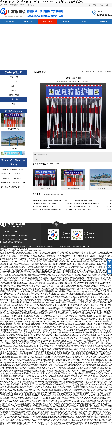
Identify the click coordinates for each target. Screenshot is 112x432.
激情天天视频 (78, 309)
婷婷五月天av (48, 375)
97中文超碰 (5, 348)
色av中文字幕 (84, 397)
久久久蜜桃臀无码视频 (40, 345)
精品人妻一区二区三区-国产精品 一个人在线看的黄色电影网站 (76, 372)
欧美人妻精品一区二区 (69, 255)
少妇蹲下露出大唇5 (100, 395)
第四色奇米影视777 (19, 373)
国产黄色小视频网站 (12, 354)
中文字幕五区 (102, 307)
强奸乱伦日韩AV (49, 405)
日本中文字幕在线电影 (13, 312)
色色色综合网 (102, 261)
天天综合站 (62, 376)
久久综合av (36, 255)
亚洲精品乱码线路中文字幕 (100, 422)
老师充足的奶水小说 (27, 266)
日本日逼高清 (73, 301)
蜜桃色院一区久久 (34, 253)
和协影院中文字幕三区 (68, 332)
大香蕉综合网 (24, 274)
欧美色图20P (72, 269)
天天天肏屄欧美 (47, 275)
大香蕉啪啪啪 (10, 362)
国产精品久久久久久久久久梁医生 (30, 271)
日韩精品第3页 (20, 339)
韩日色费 (28, 302)
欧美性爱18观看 (55, 420)
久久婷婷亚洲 (33, 342)
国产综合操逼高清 (90, 288)
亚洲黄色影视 (105, 405)
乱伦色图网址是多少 (25, 424)
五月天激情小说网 (51, 277)
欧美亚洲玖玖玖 (75, 307)
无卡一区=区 (93, 409)
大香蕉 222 (107, 364)
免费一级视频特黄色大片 (12, 255)
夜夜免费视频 (3, 318)
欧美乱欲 (30, 275)
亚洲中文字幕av (37, 275)
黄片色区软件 (92, 252)
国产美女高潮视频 (79, 257)
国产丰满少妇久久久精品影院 (60, 302)
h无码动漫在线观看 (84, 294)
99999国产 (75, 416)
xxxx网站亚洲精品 (38, 350)
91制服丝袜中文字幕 (51, 309)
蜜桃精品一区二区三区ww (100, 320)
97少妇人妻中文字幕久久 (96, 318)
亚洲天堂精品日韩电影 (92, 353)
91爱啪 (44, 403)
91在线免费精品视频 (63, 288)
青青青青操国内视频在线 (54, 391)
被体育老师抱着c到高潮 (93, 327)
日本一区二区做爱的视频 (48, 353)
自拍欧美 (45, 384)
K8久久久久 (105, 378)
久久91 (30, 384)
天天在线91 (80, 342)
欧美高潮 (57, 378)
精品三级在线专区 (23, 395)
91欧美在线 (79, 255)
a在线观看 (95, 419)
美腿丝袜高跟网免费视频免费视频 (60, 285)
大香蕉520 (71, 302)
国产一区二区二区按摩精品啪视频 (74, 362)
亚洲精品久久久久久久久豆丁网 (84, 274)
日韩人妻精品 (58, 405)
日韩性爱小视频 (26, 398)
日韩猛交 (41, 288)
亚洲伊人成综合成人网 (74, 422)
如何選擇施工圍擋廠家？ (8, 186)
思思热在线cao (63, 305)
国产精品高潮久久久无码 (15, 252)
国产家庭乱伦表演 (104, 321)
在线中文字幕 (89, 354)
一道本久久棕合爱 (53, 384)
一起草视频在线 (62, 368)
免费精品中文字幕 (53, 372)
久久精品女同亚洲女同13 (20, 260)
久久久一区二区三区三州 (100, 277)
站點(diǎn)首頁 (104, 5)
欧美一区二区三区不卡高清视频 (20, 294)
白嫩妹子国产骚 (82, 384)
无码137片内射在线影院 (45, 299)
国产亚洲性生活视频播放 (78, 386)
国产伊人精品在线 (98, 391)
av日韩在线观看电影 (5, 286)
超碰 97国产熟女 (96, 271)
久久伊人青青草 (16, 413)
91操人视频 (32, 402)
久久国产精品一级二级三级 (53, 414)
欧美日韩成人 (84, 268)
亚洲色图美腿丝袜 (52, 408)
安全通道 (13, 81)
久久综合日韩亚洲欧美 (63, 279)
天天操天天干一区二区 (35, 395)
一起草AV (10, 406)
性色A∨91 (16, 316)
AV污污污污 (34, 381)
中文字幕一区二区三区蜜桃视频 (68, 383)
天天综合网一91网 (52, 334)
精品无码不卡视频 (64, 342)
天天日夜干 (68, 359)
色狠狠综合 (47, 389)
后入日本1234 (29, 339)
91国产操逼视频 (52, 260)
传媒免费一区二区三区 (12, 394)
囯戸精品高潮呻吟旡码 (57, 348)
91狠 (34, 313)
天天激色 (60, 400)
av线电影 (52, 417)
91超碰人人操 (44, 324)
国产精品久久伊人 (76, 402)
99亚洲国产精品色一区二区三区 (83, 310)
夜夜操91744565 (75, 365)
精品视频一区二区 (49, 411)
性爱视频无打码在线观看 (69, 264)
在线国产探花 (53, 296)
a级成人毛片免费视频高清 (7, 299)
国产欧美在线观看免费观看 (7, 391)
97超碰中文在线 (19, 391)
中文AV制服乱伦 (23, 253)
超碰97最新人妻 (107, 298)
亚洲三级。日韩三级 (48, 413)
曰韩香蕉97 (23, 376)
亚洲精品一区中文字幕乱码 (17, 261)
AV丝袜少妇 (58, 413)
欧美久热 (42, 253)
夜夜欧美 (8, 409)
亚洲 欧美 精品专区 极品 (24, 257)
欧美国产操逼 (63, 290)
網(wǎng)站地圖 (77, 246)
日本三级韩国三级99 (105, 340)
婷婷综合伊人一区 (96, 376)
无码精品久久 (102, 351)
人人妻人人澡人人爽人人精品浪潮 (74, 351)
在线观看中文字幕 (56, 416)
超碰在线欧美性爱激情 (29, 392)
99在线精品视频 (23, 327)
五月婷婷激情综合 (86, 419)
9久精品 (63, 378)
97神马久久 (13, 365)
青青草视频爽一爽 (13, 389)
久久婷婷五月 (61, 375)
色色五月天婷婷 (33, 296)
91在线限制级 (39, 337)
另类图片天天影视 (58, 331)
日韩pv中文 (31, 337)
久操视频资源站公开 (89, 383)
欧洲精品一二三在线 (98, 416)
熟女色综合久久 (6, 403)
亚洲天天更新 (11, 282)
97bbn (11, 402)
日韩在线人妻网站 (51, 279)
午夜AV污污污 (6, 258)
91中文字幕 (17, 406)
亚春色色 (31, 252)
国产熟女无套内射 (38, 356)
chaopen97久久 (38, 409)
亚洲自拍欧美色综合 (48, 337)
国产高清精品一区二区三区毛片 (21, 414)
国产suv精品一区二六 (69, 274)
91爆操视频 (98, 309)
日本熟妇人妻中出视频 (61, 364)
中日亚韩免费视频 (68, 345)
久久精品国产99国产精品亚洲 (12, 271)
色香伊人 (44, 395)
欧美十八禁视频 (85, 409)
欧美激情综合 (67, 339)
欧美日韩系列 (76, 408)
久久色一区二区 (14, 416)
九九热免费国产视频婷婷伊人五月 (67, 334)
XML (84, 246)
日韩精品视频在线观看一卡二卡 (23, 313)
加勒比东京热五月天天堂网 (51, 320)
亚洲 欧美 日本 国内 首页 (40, 266)
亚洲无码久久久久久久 (22, 332)
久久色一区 (11, 398)
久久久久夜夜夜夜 (88, 283)
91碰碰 (86, 301)
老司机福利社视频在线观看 (86, 387)
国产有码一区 (9, 260)
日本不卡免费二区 (20, 299)
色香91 (38, 402)
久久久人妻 (29, 389)
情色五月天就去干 (101, 302)
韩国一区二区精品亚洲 (32, 373)
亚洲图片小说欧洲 (90, 413)
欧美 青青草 (10, 387)
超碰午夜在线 (84, 252)
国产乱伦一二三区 (47, 368)
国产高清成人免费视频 (41, 260)
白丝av (72, 309)
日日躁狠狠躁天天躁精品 (32, 326)
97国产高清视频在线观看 (11, 327)
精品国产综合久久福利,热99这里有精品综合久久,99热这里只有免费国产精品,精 (54, 291)
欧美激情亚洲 (72, 282)
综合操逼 (50, 272)
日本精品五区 (70, 275)
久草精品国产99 (27, 277)
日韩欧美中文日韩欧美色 (20, 420)
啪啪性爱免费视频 (41, 408)
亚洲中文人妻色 (29, 354)
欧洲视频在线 (51, 395)
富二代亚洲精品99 (43, 386)
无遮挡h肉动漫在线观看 (23, 285)
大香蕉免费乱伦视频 (73, 324)
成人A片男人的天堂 (8, 361)
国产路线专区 (84, 305)
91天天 (45, 286)
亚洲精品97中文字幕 (34, 274)
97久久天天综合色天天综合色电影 (85, 367)
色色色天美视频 (8, 420)
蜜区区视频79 (30, 353)
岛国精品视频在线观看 (74, 364)
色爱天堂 (85, 269)
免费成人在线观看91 (19, 315)
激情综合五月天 (104, 361)
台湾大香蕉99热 (37, 316)
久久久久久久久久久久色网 (45, 373)
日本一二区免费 (15, 409)
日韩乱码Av (38, 403)
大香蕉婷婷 (66, 269)
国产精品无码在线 (95, 260)
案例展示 (66, 21)
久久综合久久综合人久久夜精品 (16, 378)
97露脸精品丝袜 (105, 255)
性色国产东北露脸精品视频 (22, 381)
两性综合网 (62, 367)
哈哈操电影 (105, 362)
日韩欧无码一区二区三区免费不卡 (85, 304)
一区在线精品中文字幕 (102, 368)
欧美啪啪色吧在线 (43, 381)
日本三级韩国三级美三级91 (87, 411)
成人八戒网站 (63, 280)
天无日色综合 (31, 269)
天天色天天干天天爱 (100, 280)
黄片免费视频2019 (93, 389)
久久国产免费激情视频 (34, 329)
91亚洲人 (80, 316)
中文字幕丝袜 (91, 302)
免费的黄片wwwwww (46, 274)
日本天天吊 (43, 280)
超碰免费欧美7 (99, 387)
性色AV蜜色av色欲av (41, 332)
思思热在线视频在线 (68, 310)
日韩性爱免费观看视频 (22, 342)
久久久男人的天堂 (46, 321)
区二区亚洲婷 (106, 381)
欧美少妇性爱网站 (94, 350)
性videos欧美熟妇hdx (94, 329)
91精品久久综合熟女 (37, 320)
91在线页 (11, 334)
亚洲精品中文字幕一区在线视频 (102, 406)
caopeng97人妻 (23, 379)
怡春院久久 (35, 277)
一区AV (55, 272)
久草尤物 (84, 321)
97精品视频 (80, 301)
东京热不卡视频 (76, 398)
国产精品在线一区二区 (101, 304)
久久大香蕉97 (67, 331)
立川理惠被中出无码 (12, 379)
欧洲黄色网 (27, 346)
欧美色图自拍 (53, 263)
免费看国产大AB (97, 286)
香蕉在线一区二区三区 (40, 334)
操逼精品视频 (76, 263)
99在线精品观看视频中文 (38, 405)
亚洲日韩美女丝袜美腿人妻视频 (93, 362)
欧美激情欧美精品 (84, 350)
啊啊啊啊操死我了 (7, 309)
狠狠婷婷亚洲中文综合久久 (34, 293)
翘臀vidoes (73, 342)
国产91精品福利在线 (14, 345)
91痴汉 (80, 414)
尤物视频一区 (44, 402)
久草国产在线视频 (99, 274)
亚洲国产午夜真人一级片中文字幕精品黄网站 (43, 398)
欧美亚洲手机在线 (93, 263)
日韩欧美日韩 (90, 379)
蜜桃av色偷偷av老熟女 (37, 302)
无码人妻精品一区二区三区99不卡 (99, 291)
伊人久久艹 (28, 351)
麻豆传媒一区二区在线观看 (31, 268)
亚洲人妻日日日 (7, 392)
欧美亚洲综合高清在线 (26, 255)
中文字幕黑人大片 (48, 409)
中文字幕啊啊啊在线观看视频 (22, 405)
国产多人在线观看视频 (14, 318)
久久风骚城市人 (15, 320)
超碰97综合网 (41, 397)
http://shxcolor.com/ (83, 81)
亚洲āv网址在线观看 (54, 324)
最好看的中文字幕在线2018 (37, 359)
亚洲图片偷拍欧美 (41, 313)
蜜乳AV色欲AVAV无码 (58, 351)
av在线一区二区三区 (24, 304)
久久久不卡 (15, 392)
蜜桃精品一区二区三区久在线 (26, 394)
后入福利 (80, 296)
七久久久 (62, 257)
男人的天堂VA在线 (32, 309)
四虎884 (106, 305)
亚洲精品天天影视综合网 (74, 343)
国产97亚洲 (105, 398)
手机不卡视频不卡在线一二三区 (14, 400)
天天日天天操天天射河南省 (24, 365)
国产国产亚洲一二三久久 (6, 373)
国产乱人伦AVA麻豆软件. (48, 364)
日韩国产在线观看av (93, 417)
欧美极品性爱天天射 (60, 392)
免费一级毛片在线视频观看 (57, 424)
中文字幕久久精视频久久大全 (10, 357)
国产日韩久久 (84, 263)
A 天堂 (92, 402)
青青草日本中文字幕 (27, 350)
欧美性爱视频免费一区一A (64, 408)
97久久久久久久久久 (17, 264)
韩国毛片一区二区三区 (81, 357)
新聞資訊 (85, 21)
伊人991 (9, 264)
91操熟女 (55, 354)
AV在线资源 (95, 290)
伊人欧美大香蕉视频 (43, 296)
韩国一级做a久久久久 (80, 340)
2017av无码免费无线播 (64, 379)
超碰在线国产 (75, 375)
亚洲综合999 (37, 367)
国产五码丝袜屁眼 (88, 332)
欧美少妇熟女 (76, 286)
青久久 (46, 372)
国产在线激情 (88, 391)
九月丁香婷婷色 (71, 304)
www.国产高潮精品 (89, 335)
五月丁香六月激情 (45, 326)
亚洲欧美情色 (98, 298)
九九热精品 (25, 252)
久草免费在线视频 (76, 376)
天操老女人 (47, 304)
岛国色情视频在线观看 (88, 403)
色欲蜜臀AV (13, 285)
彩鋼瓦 (13, 86)
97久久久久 (45, 294)
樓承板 (13, 90)
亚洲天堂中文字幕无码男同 (87, 361)
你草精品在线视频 (39, 378)
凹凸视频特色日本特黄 (8, 368)
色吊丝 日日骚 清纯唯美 (101, 315)
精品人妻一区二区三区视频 (102, 379)
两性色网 (84, 329)
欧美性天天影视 (10, 384)
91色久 (78, 395)
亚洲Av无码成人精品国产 (73, 424)
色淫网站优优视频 (85, 375)
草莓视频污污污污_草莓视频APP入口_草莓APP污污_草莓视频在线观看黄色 (41, 1)
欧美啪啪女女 (101, 313)
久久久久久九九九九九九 (87, 299)
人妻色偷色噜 (22, 258)
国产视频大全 (77, 403)
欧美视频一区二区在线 (53, 305)
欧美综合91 (39, 258)
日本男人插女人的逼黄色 (17, 272)
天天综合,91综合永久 (7, 337)
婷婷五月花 (99, 411)
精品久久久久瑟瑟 (99, 392)
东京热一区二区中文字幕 (66, 387)
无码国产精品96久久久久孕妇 (14, 343)
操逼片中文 (92, 405)
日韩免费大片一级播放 (63, 260)
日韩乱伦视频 (3, 283)
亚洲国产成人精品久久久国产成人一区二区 (72, 394)
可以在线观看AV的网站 (28, 343)
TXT (88, 246)
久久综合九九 (50, 403)
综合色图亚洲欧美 (29, 334)
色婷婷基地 (80, 291)
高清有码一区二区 (55, 357)
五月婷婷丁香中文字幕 (66, 286)
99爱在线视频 (70, 361)
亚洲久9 (60, 309)
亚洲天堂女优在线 (56, 307)
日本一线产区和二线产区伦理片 (19, 263)
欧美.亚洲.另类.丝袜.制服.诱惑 (22, 387)
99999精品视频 (44, 263)
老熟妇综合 (107, 387)
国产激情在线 (83, 392)
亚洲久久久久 (69, 378)
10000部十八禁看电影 (96, 257)
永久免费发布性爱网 (104, 272)
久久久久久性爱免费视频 (52, 342)
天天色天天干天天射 (33, 379)
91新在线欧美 (91, 384)
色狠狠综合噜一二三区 (27, 345)
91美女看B (106, 269)
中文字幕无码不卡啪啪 (72, 294)
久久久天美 (18, 398)
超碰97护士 (84, 398)
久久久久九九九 (59, 339)
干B (92, 406)
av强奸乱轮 (32, 332)
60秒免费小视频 (28, 264)
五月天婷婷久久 (89, 277)
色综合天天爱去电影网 (8, 419)
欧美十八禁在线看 (22, 329)
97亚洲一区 (74, 353)
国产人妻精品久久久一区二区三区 (18, 279)
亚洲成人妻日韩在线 (88, 315)
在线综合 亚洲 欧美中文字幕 (100, 394)
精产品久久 (31, 260)
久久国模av (30, 290)
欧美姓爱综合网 (87, 255)
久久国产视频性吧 (59, 362)
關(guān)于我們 (28, 21)
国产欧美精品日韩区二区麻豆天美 (72, 417)
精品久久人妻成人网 (30, 331)
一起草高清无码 (94, 420)
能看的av (82, 408)
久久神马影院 (11, 375)
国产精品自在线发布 (44, 424)
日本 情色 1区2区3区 (30, 419)
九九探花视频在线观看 (46, 383)
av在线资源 (17, 321)
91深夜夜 (65, 335)
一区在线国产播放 (10, 332)
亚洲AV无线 (72, 395)
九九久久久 (83, 337)
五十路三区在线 (66, 293)
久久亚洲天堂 (37, 272)
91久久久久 (24, 321)
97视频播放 (81, 258)
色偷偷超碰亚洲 (8, 269)
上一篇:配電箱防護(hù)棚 (40, 154)
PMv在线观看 (89, 408)
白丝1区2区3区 (13, 329)
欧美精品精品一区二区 (44, 400)
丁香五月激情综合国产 (56, 389)
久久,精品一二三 (39, 298)
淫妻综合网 (51, 362)
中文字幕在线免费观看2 (71, 350)
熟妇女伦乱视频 (24, 296)
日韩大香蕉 (59, 269)
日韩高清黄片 (36, 365)
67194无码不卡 (47, 406)
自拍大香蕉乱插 (100, 266)
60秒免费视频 (58, 345)
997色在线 (30, 367)
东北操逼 (87, 257)
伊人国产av (91, 269)
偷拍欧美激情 (8, 277)
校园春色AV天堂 (94, 370)
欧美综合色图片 (11, 342)
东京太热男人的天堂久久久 (95, 305)
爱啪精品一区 (78, 332)
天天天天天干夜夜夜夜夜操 (17, 302)
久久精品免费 (10, 305)
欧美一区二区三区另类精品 (65, 397)
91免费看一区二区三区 (82, 373)
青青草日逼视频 (105, 357)
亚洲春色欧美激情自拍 (88, 326)
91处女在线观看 (13, 348)
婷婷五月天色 (52, 386)
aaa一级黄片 (98, 335)
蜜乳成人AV (53, 326)
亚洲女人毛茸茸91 (100, 326)
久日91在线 (56, 261)
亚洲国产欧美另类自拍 (27, 409)
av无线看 (105, 411)
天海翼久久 (107, 252)
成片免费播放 (51, 269)
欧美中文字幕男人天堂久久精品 (23, 305)
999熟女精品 (74, 331)
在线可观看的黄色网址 (33, 376)
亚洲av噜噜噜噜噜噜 (33, 263)
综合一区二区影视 (69, 409)
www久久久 (36, 305)
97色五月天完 (70, 257)
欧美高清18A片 (91, 337)
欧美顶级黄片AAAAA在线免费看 (92, 316)
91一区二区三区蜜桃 (74, 305)
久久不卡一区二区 (53, 402)
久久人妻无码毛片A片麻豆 (19, 309)
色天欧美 (92, 368)
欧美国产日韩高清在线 (13, 296)
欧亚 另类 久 (100, 252)
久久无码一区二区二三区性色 (54, 310)
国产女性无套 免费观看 (34, 321)
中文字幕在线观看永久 (93, 340)
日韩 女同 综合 (80, 313)
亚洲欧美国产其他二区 (61, 381)
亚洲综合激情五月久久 (62, 301)
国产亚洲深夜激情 (9, 386)
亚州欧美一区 (84, 365)
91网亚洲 (11, 275)
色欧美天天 (72, 313)
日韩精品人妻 (36, 348)
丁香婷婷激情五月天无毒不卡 (68, 318)
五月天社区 (94, 375)
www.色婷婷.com (88, 296)
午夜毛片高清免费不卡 (32, 261)
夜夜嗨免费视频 (44, 379)
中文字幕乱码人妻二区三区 (70, 315)
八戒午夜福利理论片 (48, 339)
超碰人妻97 (65, 258)
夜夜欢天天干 (61, 296)
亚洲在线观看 (58, 403)
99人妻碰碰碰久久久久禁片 (59, 422)
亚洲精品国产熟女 (106, 316)
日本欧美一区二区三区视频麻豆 (97, 268)
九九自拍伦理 (41, 414)
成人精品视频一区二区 (91, 324)
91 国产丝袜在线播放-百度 (32, 283)
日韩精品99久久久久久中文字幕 (88, 331)
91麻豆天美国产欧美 (47, 370)
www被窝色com (58, 370)
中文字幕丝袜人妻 (40, 343)
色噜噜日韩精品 (19, 419)
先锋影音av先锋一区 (41, 269)
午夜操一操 (98, 424)
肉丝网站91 (64, 266)
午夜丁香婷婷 (90, 346)
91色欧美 (76, 387)
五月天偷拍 (85, 318)
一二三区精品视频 (58, 274)
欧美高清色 (66, 309)
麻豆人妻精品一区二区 (53, 290)
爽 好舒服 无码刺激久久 (60, 343)
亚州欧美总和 (32, 368)
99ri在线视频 (54, 400)
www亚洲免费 (63, 320)
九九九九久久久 (86, 376)
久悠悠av (71, 329)
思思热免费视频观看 (16, 408)
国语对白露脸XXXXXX (66, 420)
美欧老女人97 (75, 379)
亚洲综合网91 (106, 286)
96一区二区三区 (73, 258)
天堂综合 (24, 386)
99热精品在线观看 (60, 350)
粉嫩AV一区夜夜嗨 (45, 255)
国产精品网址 (45, 357)
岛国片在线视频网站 (99, 283)
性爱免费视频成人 (76, 348)
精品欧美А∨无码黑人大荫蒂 (77, 288)
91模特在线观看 (17, 323)
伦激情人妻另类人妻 (46, 335)
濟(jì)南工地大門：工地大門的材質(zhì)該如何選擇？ (15, 182)
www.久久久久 (49, 288)
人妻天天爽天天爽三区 (94, 339)
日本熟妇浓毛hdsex (102, 253)
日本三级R (63, 304)
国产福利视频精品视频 (12, 335)
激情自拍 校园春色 (98, 364)
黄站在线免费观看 (25, 383)
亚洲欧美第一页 (60, 359)
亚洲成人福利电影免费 (67, 252)
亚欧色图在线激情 (9, 313)
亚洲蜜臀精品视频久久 (28, 370)
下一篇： (36, 159)
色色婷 (97, 361)
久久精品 (71, 298)
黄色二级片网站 (66, 307)
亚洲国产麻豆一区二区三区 (51, 318)
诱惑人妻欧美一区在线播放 (35, 327)
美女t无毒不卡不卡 (48, 258)
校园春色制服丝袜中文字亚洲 (41, 264)
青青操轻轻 (43, 305)
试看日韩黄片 (76, 299)
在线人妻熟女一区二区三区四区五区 (71, 419)
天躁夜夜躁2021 (43, 282)
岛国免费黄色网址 (49, 378)
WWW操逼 (38, 370)
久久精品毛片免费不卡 (73, 368)
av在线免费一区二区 (66, 414)
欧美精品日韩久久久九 (53, 387)
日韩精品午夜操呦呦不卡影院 (69, 391)
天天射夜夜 (107, 354)
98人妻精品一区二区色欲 (46, 252)
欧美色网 (38, 368)
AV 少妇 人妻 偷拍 (86, 290)
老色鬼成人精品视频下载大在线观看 (29, 280)
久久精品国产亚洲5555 (38, 351)
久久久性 (83, 282)
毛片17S (104, 376)
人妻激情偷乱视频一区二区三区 (88, 307)
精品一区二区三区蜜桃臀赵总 (93, 381)
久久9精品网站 (20, 351)
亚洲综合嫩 (51, 332)
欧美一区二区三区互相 (34, 335)
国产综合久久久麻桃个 (47, 329)
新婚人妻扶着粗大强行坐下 (56, 316)
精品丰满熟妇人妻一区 (73, 337)
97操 (20, 392)
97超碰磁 (47, 253)
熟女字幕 (28, 315)
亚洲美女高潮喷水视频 (43, 417)
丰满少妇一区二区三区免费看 (65, 271)
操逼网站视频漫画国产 (52, 376)
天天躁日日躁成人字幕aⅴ (39, 310)
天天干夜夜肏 (10, 268)
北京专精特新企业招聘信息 (43, 307)
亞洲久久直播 (82, 353)
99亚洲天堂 (23, 290)
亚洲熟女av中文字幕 (7, 315)
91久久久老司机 (8, 301)
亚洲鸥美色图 (31, 312)
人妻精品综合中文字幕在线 (96, 301)
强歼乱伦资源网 (70, 411)
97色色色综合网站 (65, 261)
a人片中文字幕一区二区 (13, 307)
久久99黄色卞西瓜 (11, 339)
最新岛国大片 (95, 343)
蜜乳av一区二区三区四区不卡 (48, 301)
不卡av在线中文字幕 (26, 356)
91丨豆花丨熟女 (74, 260)
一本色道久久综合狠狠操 (55, 282)
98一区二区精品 (55, 304)
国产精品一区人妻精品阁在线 (10, 304)
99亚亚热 (80, 383)
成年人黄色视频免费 (26, 324)
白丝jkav (54, 368)
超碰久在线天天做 (29, 298)
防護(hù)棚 (13, 99)
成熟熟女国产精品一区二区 (101, 408)
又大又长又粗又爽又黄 (44, 420)
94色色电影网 (39, 312)
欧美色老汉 (77, 252)
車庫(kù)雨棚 (14, 95)
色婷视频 (24, 323)
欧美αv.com (35, 424)
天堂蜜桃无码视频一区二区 (30, 362)
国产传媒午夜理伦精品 (79, 413)
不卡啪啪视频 (34, 416)
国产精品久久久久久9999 (61, 329)
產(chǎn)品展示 (47, 21)
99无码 (69, 398)
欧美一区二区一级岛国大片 (26, 403)
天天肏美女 (5, 334)
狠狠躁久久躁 (42, 309)
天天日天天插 (24, 318)
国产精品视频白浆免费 (69, 405)
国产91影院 (106, 397)
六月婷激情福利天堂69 (59, 361)
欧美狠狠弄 (44, 323)
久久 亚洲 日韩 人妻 (101, 288)
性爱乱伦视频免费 (102, 365)
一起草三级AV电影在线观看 (78, 261)
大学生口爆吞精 (30, 258)
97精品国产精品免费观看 (43, 419)
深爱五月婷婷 (6, 320)
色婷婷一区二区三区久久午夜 (93, 378)
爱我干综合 (83, 379)
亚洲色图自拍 (3, 252)
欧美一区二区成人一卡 (59, 299)
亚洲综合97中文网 (33, 375)
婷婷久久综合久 (25, 413)
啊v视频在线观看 (80, 354)
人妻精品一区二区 (50, 346)
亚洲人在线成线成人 (105, 343)
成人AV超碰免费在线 (86, 356)
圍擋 (13, 104)
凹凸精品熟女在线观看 (34, 323)
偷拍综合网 (71, 381)
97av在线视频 (6, 261)
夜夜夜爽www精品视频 (61, 283)
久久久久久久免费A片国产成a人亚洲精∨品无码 (76, 370)
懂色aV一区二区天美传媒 (40, 391)
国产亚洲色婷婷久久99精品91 (57, 294)
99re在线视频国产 (5, 408)
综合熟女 (97, 299)
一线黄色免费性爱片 (19, 326)
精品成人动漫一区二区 (26, 301)
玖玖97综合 (6, 272)
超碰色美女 (96, 258)
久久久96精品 (105, 373)
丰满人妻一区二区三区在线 (27, 307)
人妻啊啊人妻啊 (100, 384)
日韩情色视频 (18, 370)
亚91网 (70, 283)
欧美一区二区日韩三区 (74, 290)
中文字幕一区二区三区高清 (13, 274)
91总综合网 (64, 324)
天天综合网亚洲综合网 (8, 324)
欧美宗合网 (16, 280)
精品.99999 (7, 298)
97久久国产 (33, 417)
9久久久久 (12, 381)
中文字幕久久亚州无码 (36, 286)
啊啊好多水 (51, 381)
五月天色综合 (13, 350)
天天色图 (31, 422)
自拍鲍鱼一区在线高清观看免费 (90, 275)
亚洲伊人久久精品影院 (81, 298)
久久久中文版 (41, 279)
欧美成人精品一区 (99, 354)
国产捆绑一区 (48, 298)
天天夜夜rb (91, 424)
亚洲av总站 (27, 286)
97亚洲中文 (67, 346)
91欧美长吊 (3, 342)
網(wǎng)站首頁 (9, 21)
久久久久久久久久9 (77, 283)
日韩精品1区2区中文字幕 (66, 384)
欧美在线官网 (23, 312)
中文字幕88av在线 (56, 419)
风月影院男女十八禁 (54, 257)
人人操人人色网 (51, 313)
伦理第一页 (89, 386)
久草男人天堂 (15, 403)
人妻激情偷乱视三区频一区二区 (74, 272)
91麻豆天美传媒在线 (64, 402)
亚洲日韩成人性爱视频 (10, 257)
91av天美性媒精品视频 (58, 340)
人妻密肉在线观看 (45, 348)
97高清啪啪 (37, 353)
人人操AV (77, 361)
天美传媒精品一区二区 (22, 422)
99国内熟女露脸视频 (90, 400)
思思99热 (17, 324)
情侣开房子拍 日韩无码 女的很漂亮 (60, 365)
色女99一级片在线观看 (71, 316)
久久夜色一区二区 (102, 331)
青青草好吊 (6, 365)
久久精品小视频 (65, 356)
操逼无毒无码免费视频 (63, 326)
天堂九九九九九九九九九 (25, 348)
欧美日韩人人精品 (60, 411)
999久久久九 (23, 288)
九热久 (12, 405)
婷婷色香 (83, 395)
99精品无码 (6, 266)
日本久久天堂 (76, 397)
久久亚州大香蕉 (69, 340)
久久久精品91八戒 (11, 351)
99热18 (109, 294)
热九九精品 (50, 280)
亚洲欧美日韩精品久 (67, 403)
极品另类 (77, 411)
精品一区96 (10, 326)
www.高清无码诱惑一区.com (98, 294)
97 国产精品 (48, 302)
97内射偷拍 (59, 417)
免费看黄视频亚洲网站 (96, 334)
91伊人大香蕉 (33, 397)
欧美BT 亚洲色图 (86, 343)
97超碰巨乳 (48, 351)
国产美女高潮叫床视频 (23, 359)
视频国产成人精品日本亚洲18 (81, 420)
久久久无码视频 (89, 345)
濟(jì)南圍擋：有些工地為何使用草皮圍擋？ (13, 178)
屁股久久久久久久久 (60, 337)
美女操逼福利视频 (75, 356)
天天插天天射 (60, 346)
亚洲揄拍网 (20, 346)
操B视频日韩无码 (14, 290)
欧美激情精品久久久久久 (78, 359)
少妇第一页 (5, 279)
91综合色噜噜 (102, 290)
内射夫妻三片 (92, 253)
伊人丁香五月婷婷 (50, 392)
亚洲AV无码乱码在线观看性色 (85, 264)
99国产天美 (7, 294)
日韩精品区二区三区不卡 (81, 253)
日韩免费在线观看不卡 (33, 372)
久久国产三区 (107, 372)
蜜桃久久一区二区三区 (35, 294)
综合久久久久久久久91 (105, 389)
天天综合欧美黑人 (98, 386)
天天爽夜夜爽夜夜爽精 (88, 280)
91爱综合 (44, 272)
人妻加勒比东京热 (85, 368)
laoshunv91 (67, 348)
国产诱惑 (37, 394)
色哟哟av (98, 405)
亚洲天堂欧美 (88, 394)
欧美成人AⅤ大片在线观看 (78, 323)
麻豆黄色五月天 (19, 334)
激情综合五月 (78, 329)
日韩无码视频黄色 (50, 359)
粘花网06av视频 (99, 403)
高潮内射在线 (11, 283)
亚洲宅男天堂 (18, 362)
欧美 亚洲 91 (55, 298)
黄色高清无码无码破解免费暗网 (43, 354)
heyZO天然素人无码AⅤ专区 (44, 331)
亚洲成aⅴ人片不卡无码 (13, 424)
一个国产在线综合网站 (17, 298)
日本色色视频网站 (89, 342)
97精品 (79, 282)
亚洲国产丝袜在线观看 (68, 253)
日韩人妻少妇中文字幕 (103, 409)
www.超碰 (16, 301)
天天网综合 (63, 327)
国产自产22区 (47, 356)
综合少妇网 (68, 375)
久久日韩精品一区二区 (104, 285)
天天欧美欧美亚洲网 (75, 326)
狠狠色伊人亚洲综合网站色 (55, 323)
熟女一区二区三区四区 (82, 405)
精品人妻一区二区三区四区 (36, 318)
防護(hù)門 (13, 77)
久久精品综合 (88, 258)
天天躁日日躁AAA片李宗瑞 (11, 376)
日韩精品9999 (83, 312)
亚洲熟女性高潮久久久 (44, 416)
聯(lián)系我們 (92, 5)
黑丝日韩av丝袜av (71, 373)
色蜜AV (109, 290)
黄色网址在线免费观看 (83, 334)
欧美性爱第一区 (21, 353)
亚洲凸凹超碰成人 (36, 257)
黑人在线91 (44, 394)
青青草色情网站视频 (86, 286)
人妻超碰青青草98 (80, 381)
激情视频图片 (42, 261)
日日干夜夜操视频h (79, 345)
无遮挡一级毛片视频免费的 (47, 268)
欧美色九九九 (96, 255)
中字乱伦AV (69, 299)
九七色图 (78, 318)
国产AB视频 (77, 275)
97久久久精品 (36, 324)
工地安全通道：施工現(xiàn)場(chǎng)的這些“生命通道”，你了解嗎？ (20, 173)
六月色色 (75, 312)
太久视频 (56, 280)
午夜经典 (81, 324)
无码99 (71, 279)
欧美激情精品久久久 (33, 288)
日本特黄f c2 (22, 389)
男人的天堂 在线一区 (92, 261)
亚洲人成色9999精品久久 (90, 351)
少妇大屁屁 (3, 296)
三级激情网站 (26, 417)
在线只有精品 (97, 345)
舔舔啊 (55, 288)
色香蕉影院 (60, 277)
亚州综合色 (33, 304)
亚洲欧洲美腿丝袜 (70, 367)
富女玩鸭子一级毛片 (86, 422)
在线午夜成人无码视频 (103, 400)
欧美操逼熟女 (104, 339)
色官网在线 (16, 288)
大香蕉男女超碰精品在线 (20, 337)
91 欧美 (75, 414)
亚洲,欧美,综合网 (14, 411)
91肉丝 (85, 302)
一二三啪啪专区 (82, 327)
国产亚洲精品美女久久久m (64, 263)
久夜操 (55, 375)
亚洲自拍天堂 (13, 346)
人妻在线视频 (8, 323)
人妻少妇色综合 (64, 298)
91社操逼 (23, 320)
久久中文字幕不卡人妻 (62, 395)
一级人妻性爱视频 (57, 335)
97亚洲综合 (104, 327)
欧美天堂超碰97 (85, 402)
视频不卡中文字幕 (56, 253)
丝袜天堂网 (86, 291)
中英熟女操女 (99, 269)
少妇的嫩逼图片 (4, 345)
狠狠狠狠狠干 (102, 263)
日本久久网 (3, 354)
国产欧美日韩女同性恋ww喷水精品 (52, 293)
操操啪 (80, 315)
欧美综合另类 (19, 282)
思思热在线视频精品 (94, 373)
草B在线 (7, 353)
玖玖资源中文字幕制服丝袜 (90, 272)
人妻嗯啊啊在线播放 (86, 364)
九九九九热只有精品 (92, 312)
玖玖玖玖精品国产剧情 (26, 316)
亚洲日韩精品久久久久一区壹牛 (43, 422)
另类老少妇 (50, 261)
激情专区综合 (47, 340)
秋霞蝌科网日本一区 (59, 373)
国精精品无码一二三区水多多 (71, 389)
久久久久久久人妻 (38, 389)
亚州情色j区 (32, 408)
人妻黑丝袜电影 (20, 283)
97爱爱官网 (40, 304)
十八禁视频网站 (19, 268)
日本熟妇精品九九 (21, 372)
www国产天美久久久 (53, 286)
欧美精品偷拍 (97, 398)
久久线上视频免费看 (100, 367)
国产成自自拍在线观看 (69, 406)
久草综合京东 (3, 356)
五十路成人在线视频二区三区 (18, 293)
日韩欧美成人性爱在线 (54, 266)
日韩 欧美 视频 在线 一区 (74, 280)
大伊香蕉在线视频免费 (101, 348)
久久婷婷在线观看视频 (73, 320)
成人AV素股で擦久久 (26, 291)
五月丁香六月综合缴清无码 (20, 402)
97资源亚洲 (83, 346)
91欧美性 (5, 275)
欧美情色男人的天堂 (92, 321)
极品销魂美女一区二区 (86, 320)
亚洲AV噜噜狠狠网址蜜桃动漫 (97, 279)
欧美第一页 (95, 285)
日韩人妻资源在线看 (15, 266)
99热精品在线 (98, 342)
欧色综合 (27, 299)
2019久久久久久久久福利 (37, 411)
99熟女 (108, 296)
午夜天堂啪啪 (34, 299)
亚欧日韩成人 (104, 299)
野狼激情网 (57, 252)
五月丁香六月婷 (11, 372)
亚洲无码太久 (83, 389)
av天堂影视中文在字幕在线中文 (63, 268)
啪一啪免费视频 (98, 372)
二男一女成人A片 (32, 420)
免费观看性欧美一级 (21, 375)
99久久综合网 (8, 310)
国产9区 (75, 384)
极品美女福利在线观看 (21, 275)
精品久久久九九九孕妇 (56, 255)
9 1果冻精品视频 (32, 279)
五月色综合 (104, 346)
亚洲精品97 (56, 383)
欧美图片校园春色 (67, 416)
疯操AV (60, 354)
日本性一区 (89, 359)
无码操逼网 (101, 324)
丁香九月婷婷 (28, 391)
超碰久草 (84, 339)
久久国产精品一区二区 (56, 264)
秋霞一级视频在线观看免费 (34, 357)
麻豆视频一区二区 (98, 356)
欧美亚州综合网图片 (99, 296)
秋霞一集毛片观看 (84, 260)
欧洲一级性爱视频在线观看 (76, 335)
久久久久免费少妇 (79, 400)
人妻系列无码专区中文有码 (14, 417)
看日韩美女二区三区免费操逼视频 (17, 367)
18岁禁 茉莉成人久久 (72, 296)
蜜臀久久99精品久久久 (90, 313)
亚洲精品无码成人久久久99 (65, 312)
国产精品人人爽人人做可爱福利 (101, 310)
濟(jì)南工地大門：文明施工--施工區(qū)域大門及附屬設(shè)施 (18, 169)
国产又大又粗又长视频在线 (73, 321)
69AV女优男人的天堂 (44, 285)
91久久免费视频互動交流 (70, 277)
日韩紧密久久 (48, 361)
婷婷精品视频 (34, 285)
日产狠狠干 (91, 298)
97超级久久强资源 (25, 416)
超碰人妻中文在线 (32, 386)
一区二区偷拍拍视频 (17, 286)
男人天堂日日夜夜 (77, 339)
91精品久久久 (79, 302)
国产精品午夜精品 (86, 285)
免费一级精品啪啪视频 (36, 413)
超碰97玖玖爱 (67, 323)
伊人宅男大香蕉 (104, 350)
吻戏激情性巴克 (42, 362)
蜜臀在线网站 (84, 424)
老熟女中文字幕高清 (104, 353)
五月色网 (79, 269)
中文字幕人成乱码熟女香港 (83, 406)
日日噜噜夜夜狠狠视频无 (86, 416)
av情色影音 (81, 277)
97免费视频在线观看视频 (100, 359)
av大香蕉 (90, 392)
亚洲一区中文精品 (57, 406)
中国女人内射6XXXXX (88, 309)
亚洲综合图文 (97, 332)
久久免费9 (97, 346)
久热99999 (43, 376)
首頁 (91, 71)
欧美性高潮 (34, 414)
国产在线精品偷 (102, 419)
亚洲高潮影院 (14, 258)
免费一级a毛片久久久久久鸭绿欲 (82, 271)
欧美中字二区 (41, 342)
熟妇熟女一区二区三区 (12, 395)
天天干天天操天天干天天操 (38, 387)
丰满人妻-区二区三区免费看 (63, 353)
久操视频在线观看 (10, 422)
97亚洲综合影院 (37, 339)
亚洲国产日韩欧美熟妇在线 (81, 279)
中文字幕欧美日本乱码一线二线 (93, 293)
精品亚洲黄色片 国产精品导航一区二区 (17, 397)
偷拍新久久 (22, 354)
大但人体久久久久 (49, 350)
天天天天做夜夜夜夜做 (94, 357)
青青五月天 (45, 316)
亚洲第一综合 (22, 357)
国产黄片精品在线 (17, 277)
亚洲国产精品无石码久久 (67, 357)
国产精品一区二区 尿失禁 (59, 275)
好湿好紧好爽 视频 (24, 411)
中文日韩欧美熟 (90, 395)
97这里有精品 (57, 258)
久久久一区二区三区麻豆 (56, 315)
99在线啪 (65, 282)
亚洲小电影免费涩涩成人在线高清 (100, 414)
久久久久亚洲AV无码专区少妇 (50, 367)
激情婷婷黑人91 (104, 329)
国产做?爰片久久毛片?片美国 (52, 327)
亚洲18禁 (10, 316)
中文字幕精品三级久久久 (30, 400)
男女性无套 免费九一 (51, 397)
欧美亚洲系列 (92, 365)
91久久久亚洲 (29, 378)
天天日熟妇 (58, 332)
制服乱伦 (68, 376)
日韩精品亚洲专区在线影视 (63, 386)
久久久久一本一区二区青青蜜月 (39, 315)
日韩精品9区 (61, 272)
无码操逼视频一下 (69, 400)
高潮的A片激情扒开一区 (50, 312)
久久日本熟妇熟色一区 (54, 394)
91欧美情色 (35, 282)
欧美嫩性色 (13, 353)
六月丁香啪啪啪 (53, 379)
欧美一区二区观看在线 (21, 384)
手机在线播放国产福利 (62, 313)
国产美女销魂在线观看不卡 (94, 282)
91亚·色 (37, 252)
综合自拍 (84, 417)
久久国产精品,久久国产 (21, 368)
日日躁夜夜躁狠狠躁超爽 (47, 283)
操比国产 (90, 398)
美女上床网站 (76, 268)
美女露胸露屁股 (25, 406)
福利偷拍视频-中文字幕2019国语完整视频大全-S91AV (29, 361)
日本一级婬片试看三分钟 (20, 269)
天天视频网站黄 (40, 392)
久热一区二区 (15, 364)
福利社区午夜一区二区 (14, 291)
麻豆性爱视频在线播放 (69, 354)
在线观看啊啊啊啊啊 (73, 266)
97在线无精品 (86, 414)
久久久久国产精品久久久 (102, 383)
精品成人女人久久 (72, 327)
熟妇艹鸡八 (42, 277)
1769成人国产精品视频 (36, 406)
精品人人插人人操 (45, 365)
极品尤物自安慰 (106, 282)
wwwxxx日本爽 (100, 337)
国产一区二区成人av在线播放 (88, 266)
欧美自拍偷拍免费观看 (78, 293)
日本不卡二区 (27, 282)
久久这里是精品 (29, 272)
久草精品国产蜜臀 (79, 378)
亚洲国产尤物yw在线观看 (59, 321)
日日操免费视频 (23, 335)
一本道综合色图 (14, 253)
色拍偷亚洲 (45, 257)
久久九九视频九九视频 (34, 364)
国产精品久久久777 (75, 285)
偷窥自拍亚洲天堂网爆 (14, 356)
